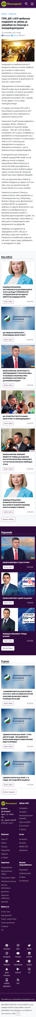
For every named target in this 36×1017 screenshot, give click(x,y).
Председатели (6, 867)
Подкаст (4, 854)
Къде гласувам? (25, 822)
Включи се (5, 907)
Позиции (5, 661)
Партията (5, 862)
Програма (22, 812)
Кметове (4, 902)
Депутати (5, 891)
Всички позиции (9, 792)
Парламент (23, 870)
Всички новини (8, 519)
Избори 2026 (24, 803)
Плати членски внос (8, 919)
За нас (21, 834)
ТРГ (2, 930)
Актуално (12, 14)
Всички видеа (8, 648)
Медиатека (6, 532)
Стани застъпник (8, 922)
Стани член (5, 911)
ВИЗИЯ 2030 (23, 846)
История (22, 843)
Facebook (7, 35)
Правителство (25, 873)
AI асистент (24, 826)
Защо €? (4, 839)
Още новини (6, 257)
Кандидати (23, 808)
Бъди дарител (6, 915)
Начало (4, 14)
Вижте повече (8, 302)
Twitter (15, 35)
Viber (23, 35)
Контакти (23, 839)
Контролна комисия (8, 881)
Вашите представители (25, 863)
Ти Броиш (22, 829)
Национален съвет (8, 878)
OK (18, 1014)
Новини (4, 843)
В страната (24, 881)
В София (22, 877)
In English (4, 857)
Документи (23, 850)
